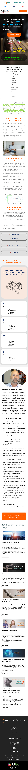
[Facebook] (10, 751)
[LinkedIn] (17, 751)
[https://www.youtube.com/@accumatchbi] (23, 6)
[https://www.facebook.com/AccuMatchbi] (5, 6)
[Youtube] (14, 751)
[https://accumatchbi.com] (14, 2)
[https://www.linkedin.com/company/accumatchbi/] (14, 6)
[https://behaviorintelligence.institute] (7, 11)
